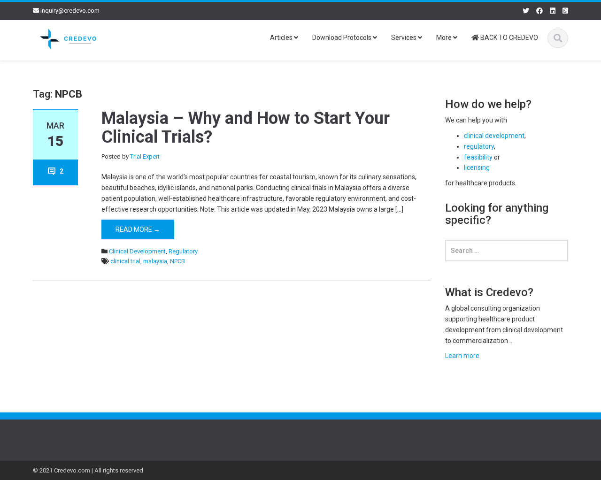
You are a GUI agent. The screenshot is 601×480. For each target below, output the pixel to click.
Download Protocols (342, 37)
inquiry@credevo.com (70, 10)
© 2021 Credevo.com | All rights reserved (88, 470)
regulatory (479, 146)
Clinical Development (137, 251)
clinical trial (125, 261)
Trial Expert (145, 156)
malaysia (155, 261)
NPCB (177, 261)
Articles (282, 37)
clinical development (494, 135)
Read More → (138, 229)
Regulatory (183, 251)
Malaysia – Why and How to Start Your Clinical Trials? (245, 127)
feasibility (478, 157)
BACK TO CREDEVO (508, 37)
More (444, 37)
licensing (477, 167)
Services (404, 37)
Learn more (462, 355)
